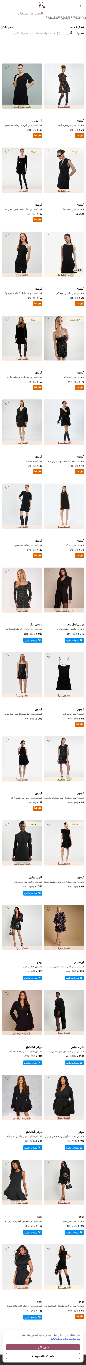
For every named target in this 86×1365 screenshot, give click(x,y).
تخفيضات (53, 18)
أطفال (77, 18)
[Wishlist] (48, 67)
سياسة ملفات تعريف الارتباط (65, 1338)
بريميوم (65, 18)
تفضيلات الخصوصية (43, 1356)
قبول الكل (43, 1347)
